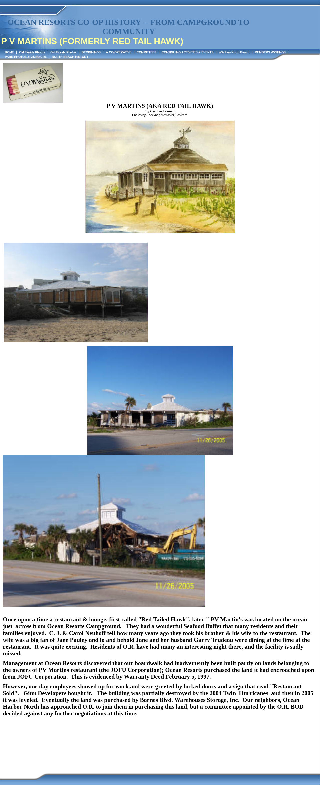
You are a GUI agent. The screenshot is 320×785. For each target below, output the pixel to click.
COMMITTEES (146, 52)
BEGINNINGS (91, 52)
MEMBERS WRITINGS (270, 52)
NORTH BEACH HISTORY (70, 57)
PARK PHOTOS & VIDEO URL (26, 57)
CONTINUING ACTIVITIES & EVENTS (188, 52)
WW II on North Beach (234, 52)
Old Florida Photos (32, 52)
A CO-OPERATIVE (119, 52)
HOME (9, 52)
